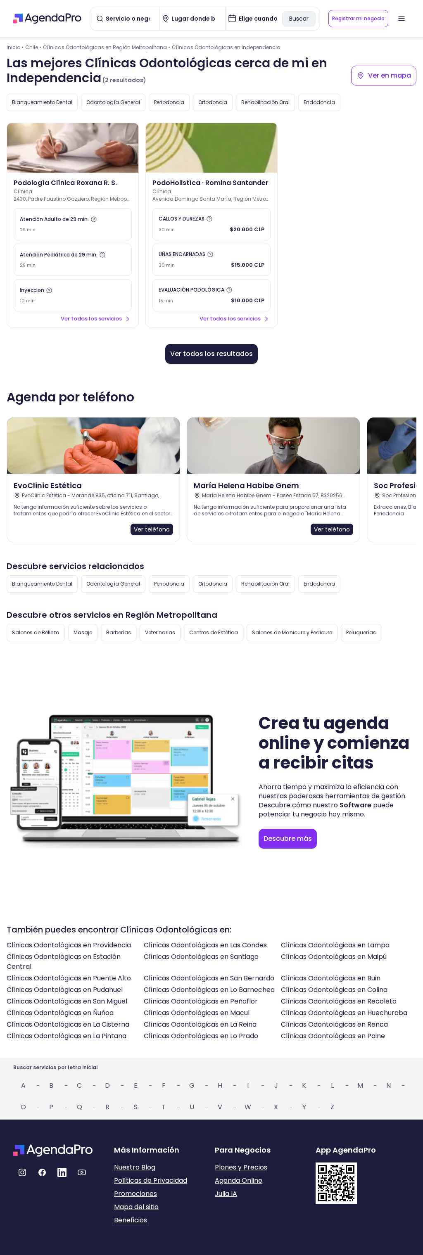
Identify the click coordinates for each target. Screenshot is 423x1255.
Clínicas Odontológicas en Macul (197, 1013)
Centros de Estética (213, 632)
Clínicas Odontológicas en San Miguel (67, 1001)
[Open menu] (401, 18)
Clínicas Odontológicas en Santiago (201, 956)
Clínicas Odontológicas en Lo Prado (201, 1036)
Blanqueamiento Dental (42, 102)
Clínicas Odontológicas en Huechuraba (344, 1013)
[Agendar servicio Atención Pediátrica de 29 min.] (72, 259)
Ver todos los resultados (211, 353)
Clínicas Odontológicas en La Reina (200, 1024)
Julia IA (226, 1193)
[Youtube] (82, 1172)
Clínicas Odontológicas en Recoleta (339, 1001)
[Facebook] (42, 1172)
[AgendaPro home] (47, 18)
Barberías (118, 632)
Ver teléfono (152, 529)
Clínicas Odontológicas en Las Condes (205, 945)
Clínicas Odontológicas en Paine (333, 1036)
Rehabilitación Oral (265, 102)
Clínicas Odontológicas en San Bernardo (209, 978)
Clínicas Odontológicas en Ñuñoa (60, 1013)
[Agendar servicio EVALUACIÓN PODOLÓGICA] (211, 295)
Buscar (299, 18)
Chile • (33, 47)
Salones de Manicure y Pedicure (292, 632)
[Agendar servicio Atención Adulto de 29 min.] (72, 224)
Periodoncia (169, 102)
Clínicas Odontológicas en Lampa (335, 945)
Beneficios (130, 1220)
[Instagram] (22, 1172)
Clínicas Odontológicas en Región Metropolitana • (106, 47)
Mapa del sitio (136, 1207)
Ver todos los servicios (91, 319)
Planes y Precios (241, 1167)
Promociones (135, 1193)
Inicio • (15, 47)
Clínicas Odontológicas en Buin (330, 978)
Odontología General (113, 102)
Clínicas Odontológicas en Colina (334, 989)
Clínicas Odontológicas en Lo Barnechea (209, 989)
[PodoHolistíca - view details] (211, 148)
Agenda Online (238, 1180)
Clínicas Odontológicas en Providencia (69, 945)
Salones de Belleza (35, 632)
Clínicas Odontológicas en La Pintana (66, 1036)
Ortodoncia (212, 102)
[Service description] (94, 219)
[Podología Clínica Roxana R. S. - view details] (72, 148)
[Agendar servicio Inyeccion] (72, 295)
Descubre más (288, 838)
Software (355, 805)
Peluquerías (361, 632)
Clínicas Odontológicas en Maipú (334, 956)
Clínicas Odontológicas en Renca (334, 1024)
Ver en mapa (389, 75)
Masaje (83, 632)
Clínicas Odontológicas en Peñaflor (201, 1001)
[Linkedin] (62, 1172)
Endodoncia (319, 102)
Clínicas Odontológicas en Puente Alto (69, 978)
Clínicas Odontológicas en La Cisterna (68, 1024)
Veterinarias (160, 632)
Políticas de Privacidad (150, 1180)
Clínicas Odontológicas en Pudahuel (65, 989)
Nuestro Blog (134, 1167)
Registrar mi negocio (358, 18)
